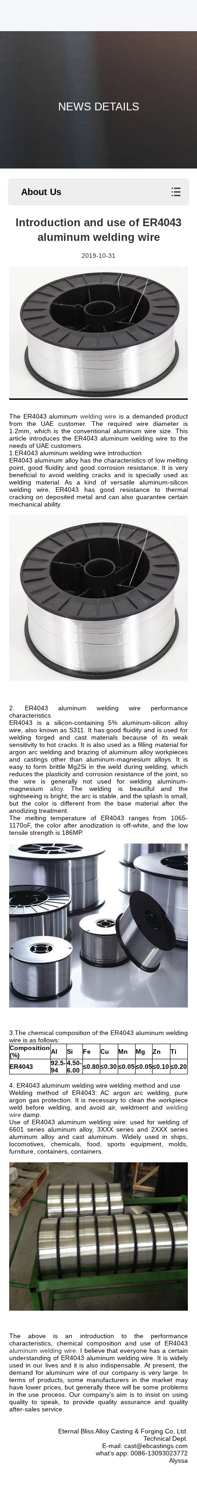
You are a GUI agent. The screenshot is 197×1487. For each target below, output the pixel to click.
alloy (56, 788)
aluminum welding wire (42, 1350)
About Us (41, 192)
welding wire (98, 416)
